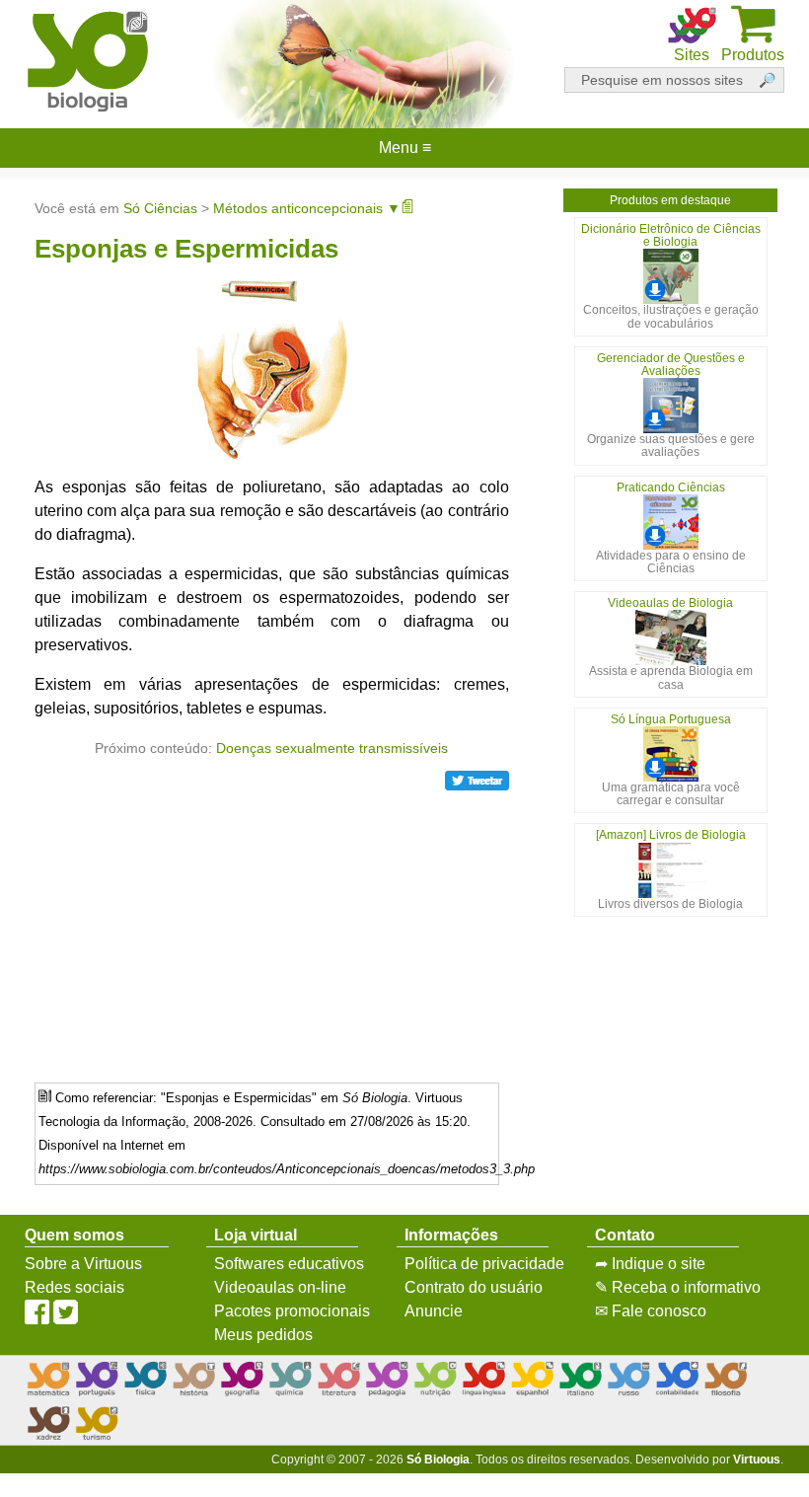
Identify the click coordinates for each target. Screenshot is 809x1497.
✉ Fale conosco (650, 1311)
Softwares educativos (289, 1263)
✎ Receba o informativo (678, 1287)
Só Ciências (160, 208)
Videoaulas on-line (280, 1287)
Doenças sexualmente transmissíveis (332, 748)
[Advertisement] (271, 929)
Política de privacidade (484, 1263)
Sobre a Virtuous (83, 1263)
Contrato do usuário (473, 1287)
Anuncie (433, 1311)
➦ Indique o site (650, 1263)
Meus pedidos (263, 1334)
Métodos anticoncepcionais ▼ (307, 208)
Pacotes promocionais (292, 1311)
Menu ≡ (404, 148)
